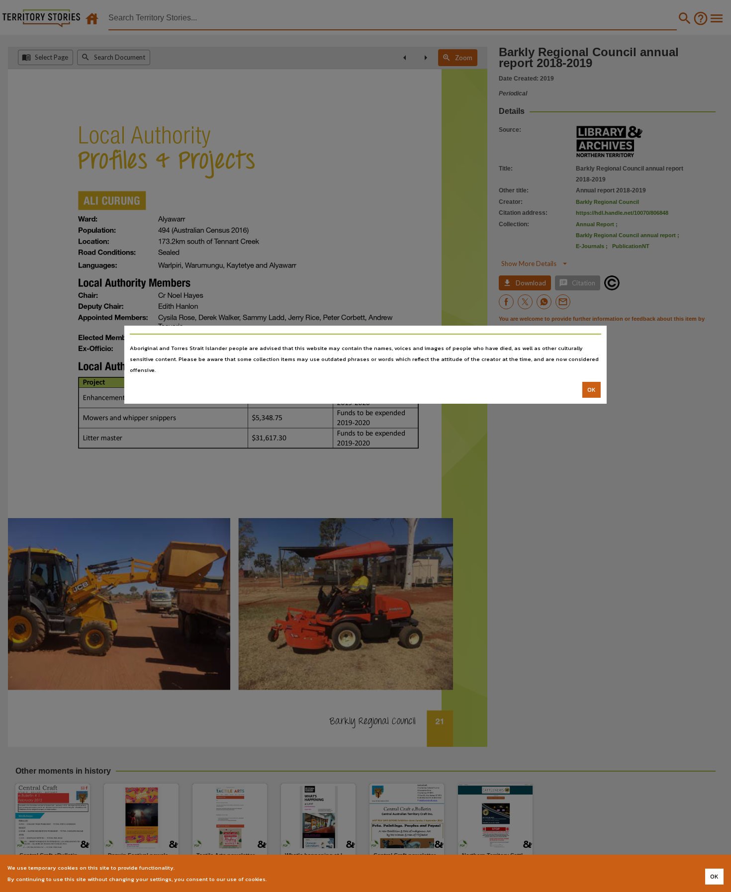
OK (591, 389)
